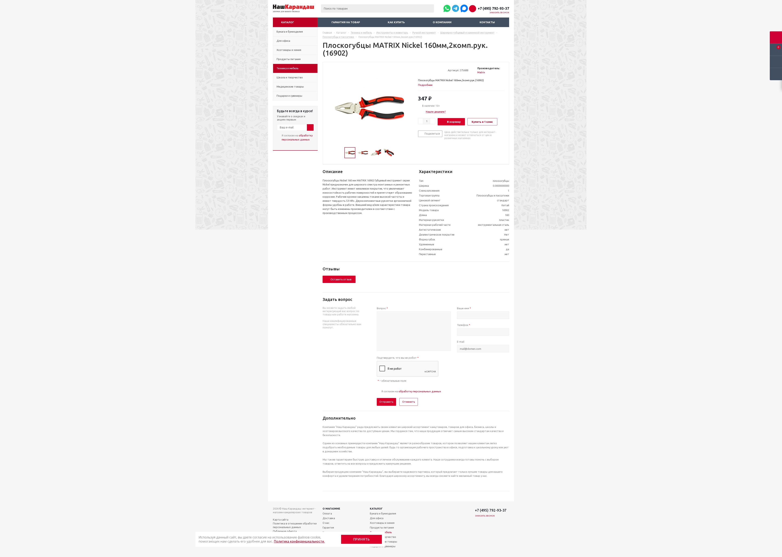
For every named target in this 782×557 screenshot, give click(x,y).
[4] (432, 70)
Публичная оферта (285, 531)
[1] (420, 70)
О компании (442, 22)
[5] (435, 70)
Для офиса (376, 518)
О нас (326, 522)
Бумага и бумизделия (383, 513)
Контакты (487, 22)
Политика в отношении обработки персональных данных (295, 525)
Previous (340, 153)
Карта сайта (280, 519)
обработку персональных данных (420, 391)
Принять (361, 539)
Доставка (329, 518)
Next (399, 153)
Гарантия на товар (346, 22)
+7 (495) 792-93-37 (493, 8)
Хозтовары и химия (382, 522)
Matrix (481, 72)
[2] (424, 70)
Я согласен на (297, 137)
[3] (428, 70)
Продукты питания (382, 527)
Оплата (327, 513)
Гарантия (328, 527)
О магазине (331, 508)
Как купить (396, 22)
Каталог (287, 22)
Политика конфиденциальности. (299, 541)
